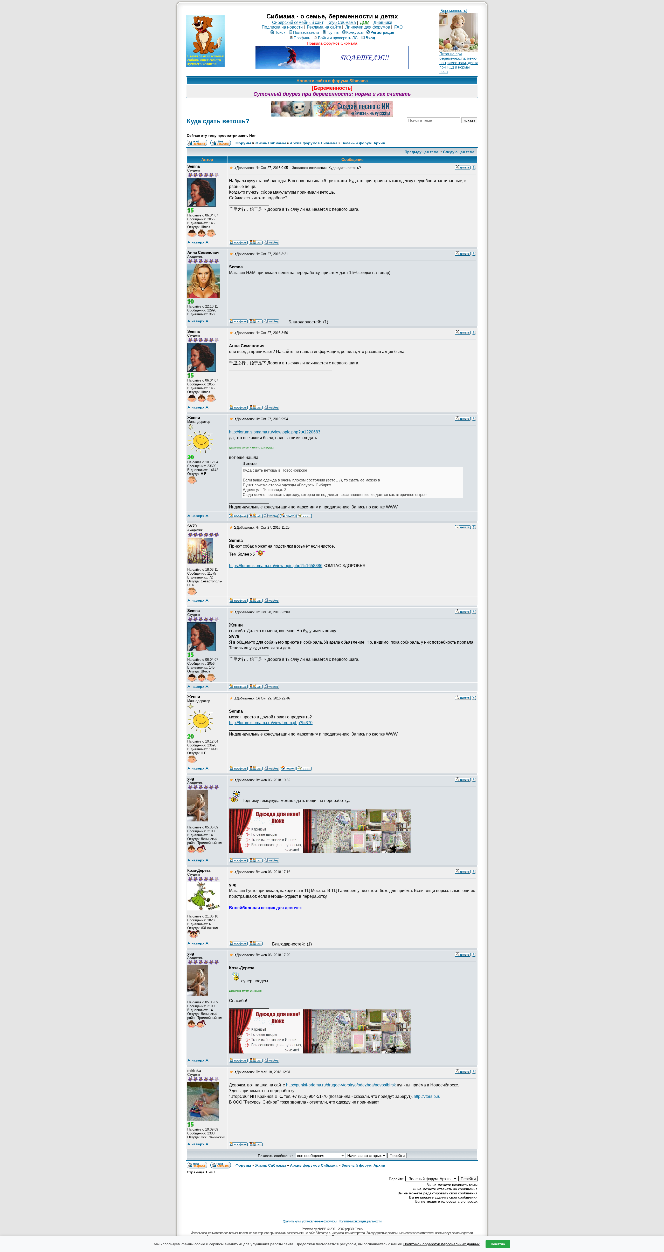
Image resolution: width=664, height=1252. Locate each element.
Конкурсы (355, 32)
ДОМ (364, 22)
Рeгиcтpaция (382, 32)
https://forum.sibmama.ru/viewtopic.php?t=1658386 (275, 565)
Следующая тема (458, 152)
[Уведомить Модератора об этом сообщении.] (474, 167)
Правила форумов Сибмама (332, 43)
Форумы (243, 143)
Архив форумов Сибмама (313, 143)
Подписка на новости (282, 27)
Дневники (383, 22)
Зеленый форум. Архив (363, 143)
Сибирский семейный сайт (297, 22)
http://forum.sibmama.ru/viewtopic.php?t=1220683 (274, 432)
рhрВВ (321, 1229)
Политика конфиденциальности (360, 1221)
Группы (333, 32)
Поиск (279, 32)
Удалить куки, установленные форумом (309, 1221)
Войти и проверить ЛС (338, 38)
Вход (370, 38)
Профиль (302, 38)
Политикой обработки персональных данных (441, 1244)
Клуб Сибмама (342, 22)
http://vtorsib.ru (427, 1096)
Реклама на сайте (324, 27)
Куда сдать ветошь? (218, 121)
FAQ (398, 27)
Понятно (498, 1244)
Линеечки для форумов (367, 27)
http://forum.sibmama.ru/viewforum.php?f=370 (271, 722)
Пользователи (306, 32)
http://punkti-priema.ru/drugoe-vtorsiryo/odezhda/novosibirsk (341, 1085)
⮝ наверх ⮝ (198, 242)
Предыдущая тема (421, 152)
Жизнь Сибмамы (270, 143)
